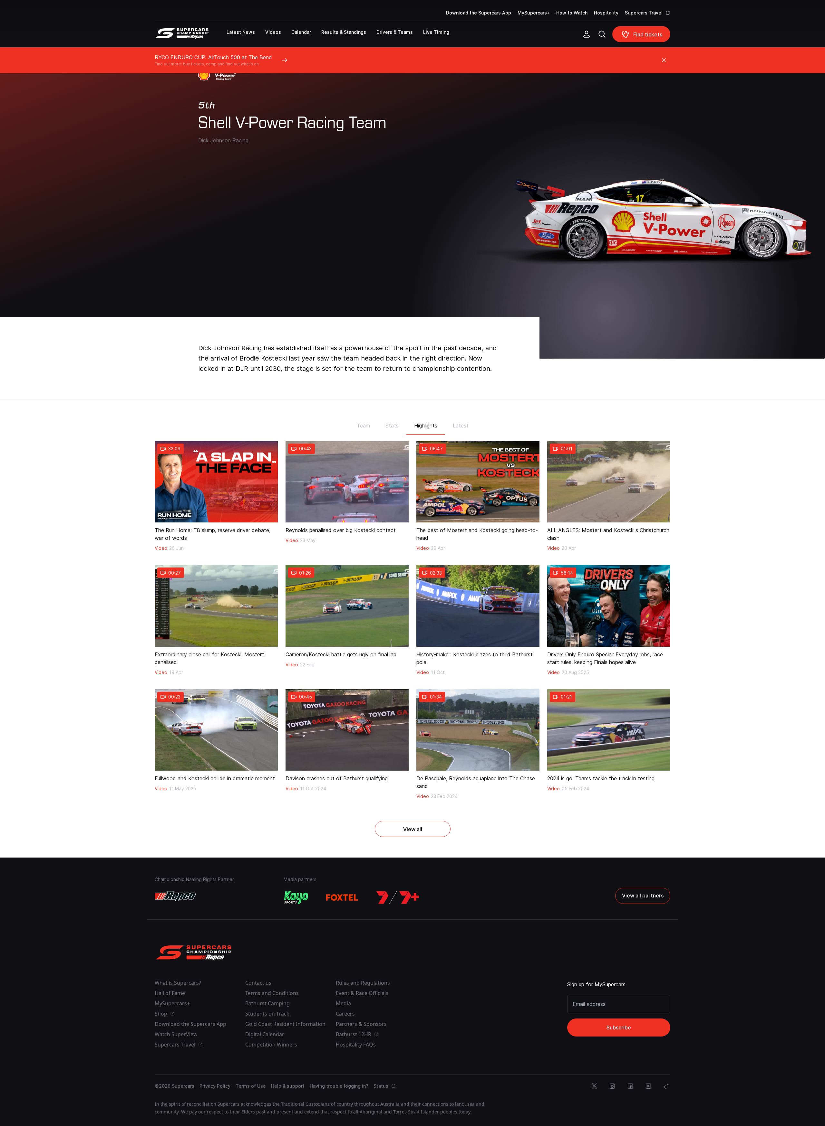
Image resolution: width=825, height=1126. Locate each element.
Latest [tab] (461, 425)
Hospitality (606, 12)
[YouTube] (648, 1086)
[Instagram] (612, 1086)
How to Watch (571, 12)
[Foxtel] (342, 897)
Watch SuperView (176, 1034)
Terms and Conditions (272, 993)
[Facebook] (630, 1086)
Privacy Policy (214, 1086)
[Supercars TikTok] (666, 1086)
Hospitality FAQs (356, 1044)
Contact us (258, 982)
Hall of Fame (170, 993)
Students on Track (267, 1013)
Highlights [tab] (425, 425)
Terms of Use (251, 1086)
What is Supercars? (178, 982)
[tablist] (412, 423)
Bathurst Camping (267, 1003)
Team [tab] (363, 425)
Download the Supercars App (478, 12)
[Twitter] (594, 1086)
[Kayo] (296, 897)
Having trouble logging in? (339, 1086)
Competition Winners (271, 1044)
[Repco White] (175, 896)
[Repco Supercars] (191, 36)
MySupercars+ (534, 12)
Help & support (288, 1086)
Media (343, 1003)
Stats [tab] (392, 425)
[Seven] (397, 897)
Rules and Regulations (363, 982)
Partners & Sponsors (361, 1023)
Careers (345, 1013)
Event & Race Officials (362, 993)
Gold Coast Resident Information (285, 1023)
